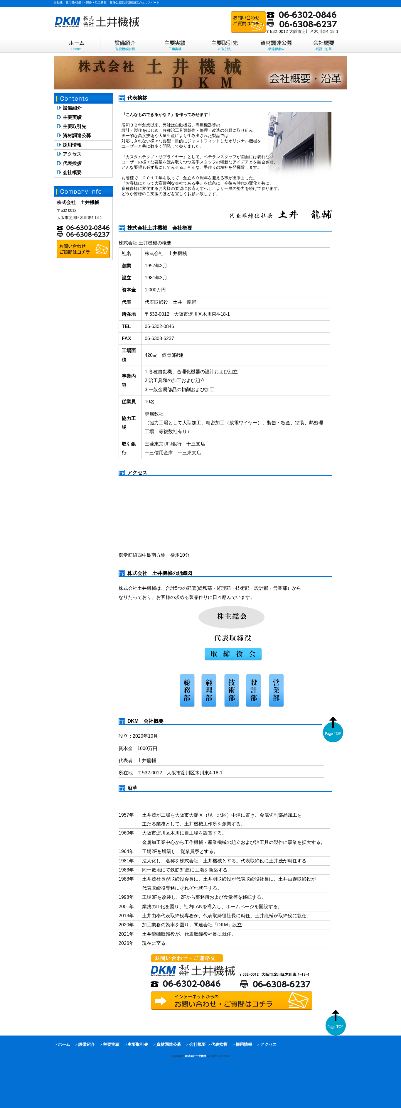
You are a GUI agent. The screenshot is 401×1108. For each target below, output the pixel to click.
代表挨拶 (72, 163)
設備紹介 (72, 107)
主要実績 (72, 117)
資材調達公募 (77, 135)
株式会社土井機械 (195, 1056)
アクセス (72, 153)
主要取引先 (74, 126)
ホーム (64, 1044)
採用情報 (72, 144)
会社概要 (72, 172)
